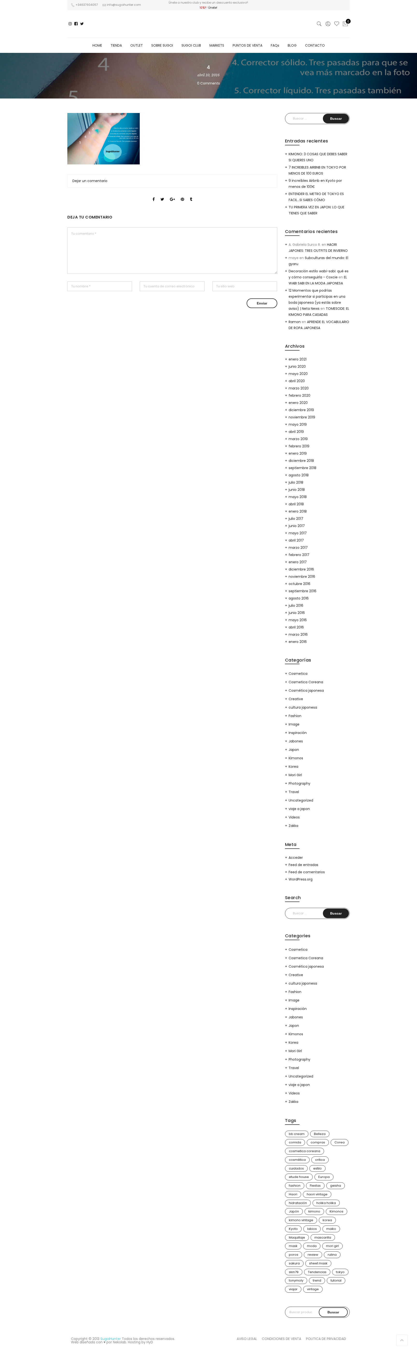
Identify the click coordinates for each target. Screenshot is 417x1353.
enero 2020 (298, 402)
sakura (294, 1263)
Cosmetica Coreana (306, 682)
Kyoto (293, 1228)
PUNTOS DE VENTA (247, 45)
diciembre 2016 (301, 569)
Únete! (212, 8)
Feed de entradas (303, 864)
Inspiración (298, 732)
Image (294, 724)
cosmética (297, 1159)
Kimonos (296, 758)
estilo (317, 1168)
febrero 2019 (299, 446)
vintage (313, 1289)
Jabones (296, 741)
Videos (294, 817)
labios (312, 1228)
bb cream (297, 1134)
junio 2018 (297, 489)
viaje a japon (299, 808)
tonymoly (296, 1280)
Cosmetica (298, 673)
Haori (293, 1194)
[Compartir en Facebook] (154, 195)
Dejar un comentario (89, 180)
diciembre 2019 (301, 410)
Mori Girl (295, 775)
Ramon (295, 321)
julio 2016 (296, 605)
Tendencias (317, 1272)
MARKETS (216, 45)
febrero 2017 (299, 554)
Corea (339, 1142)
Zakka (293, 825)
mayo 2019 (298, 424)
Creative (296, 699)
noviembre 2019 (302, 417)
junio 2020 (297, 366)
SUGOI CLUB (191, 45)
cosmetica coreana (304, 1151)
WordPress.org (301, 879)
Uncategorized (301, 800)
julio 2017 (296, 518)
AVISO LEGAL (247, 1338)
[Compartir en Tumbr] (191, 195)
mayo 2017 (298, 533)
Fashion (295, 715)
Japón (294, 1211)
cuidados (296, 1168)
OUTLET (136, 45)
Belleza (320, 1134)
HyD (149, 1342)
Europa (324, 1177)
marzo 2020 (299, 388)
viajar (293, 1289)
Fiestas (315, 1185)
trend (317, 1280)
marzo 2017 (298, 547)
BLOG (292, 45)
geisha (335, 1185)
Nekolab (119, 1342)
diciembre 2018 (301, 460)
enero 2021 (297, 359)
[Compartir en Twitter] (162, 195)
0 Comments (208, 83)
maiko (331, 1228)
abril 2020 (297, 381)
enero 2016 (298, 641)
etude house (299, 1177)
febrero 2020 (299, 395)
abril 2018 (296, 504)
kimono (314, 1211)
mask (293, 1246)
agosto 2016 (299, 598)
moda (312, 1246)
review (313, 1254)
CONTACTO (315, 45)
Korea (293, 766)
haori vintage (317, 1194)
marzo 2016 (298, 634)
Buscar (333, 1312)
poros (293, 1254)
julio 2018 (296, 482)
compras (318, 1142)
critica (320, 1159)
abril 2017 (296, 540)
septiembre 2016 (302, 591)
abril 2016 (296, 627)
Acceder (296, 857)
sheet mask (318, 1263)
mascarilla (322, 1237)
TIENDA (116, 45)
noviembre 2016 (302, 576)
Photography (299, 783)
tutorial (336, 1280)
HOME (97, 45)
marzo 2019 (298, 439)
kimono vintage (301, 1220)
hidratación (298, 1203)
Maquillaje (297, 1237)
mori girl (332, 1246)
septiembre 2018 (302, 467)
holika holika (326, 1203)
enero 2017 (298, 562)
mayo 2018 (298, 496)
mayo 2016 (298, 620)
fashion (294, 1185)
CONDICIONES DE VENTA (281, 1338)
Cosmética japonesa (306, 690)
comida (295, 1142)
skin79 (294, 1272)
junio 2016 (297, 612)
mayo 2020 (298, 373)
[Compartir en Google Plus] (172, 195)
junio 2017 (297, 525)
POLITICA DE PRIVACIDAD (326, 1338)
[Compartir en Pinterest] (182, 195)
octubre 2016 (299, 583)
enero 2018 (298, 511)
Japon (294, 749)
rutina (332, 1254)
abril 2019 (296, 431)
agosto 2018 (299, 475)
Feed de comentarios (307, 872)
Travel (294, 791)
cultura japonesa (303, 707)
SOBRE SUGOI (162, 45)
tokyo (340, 1272)
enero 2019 (298, 453)
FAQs (275, 45)
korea (327, 1220)
